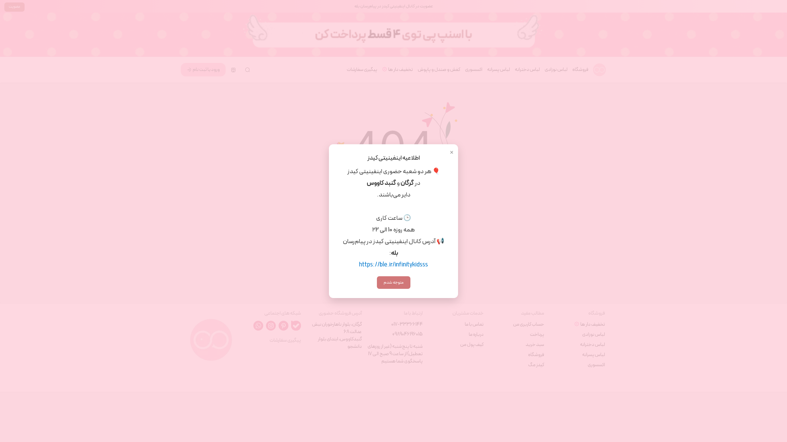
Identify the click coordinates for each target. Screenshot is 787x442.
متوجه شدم (394, 282)
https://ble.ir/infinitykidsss (393, 264)
